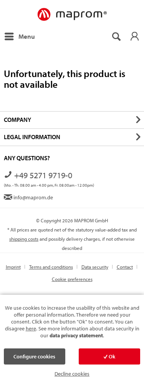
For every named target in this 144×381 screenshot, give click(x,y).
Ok (111, 356)
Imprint (13, 267)
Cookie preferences (72, 279)
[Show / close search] (116, 36)
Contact (125, 267)
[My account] (134, 36)
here (31, 328)
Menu (26, 36)
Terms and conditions (51, 267)
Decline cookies (72, 373)
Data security (94, 267)
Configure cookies (34, 356)
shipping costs (23, 239)
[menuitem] (19, 36)
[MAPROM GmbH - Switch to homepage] (72, 15)
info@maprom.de (32, 197)
